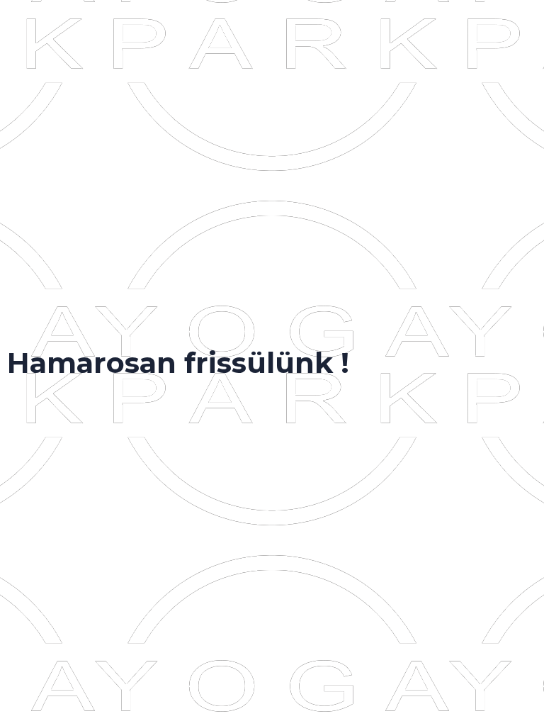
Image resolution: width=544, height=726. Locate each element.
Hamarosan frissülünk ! (178, 362)
